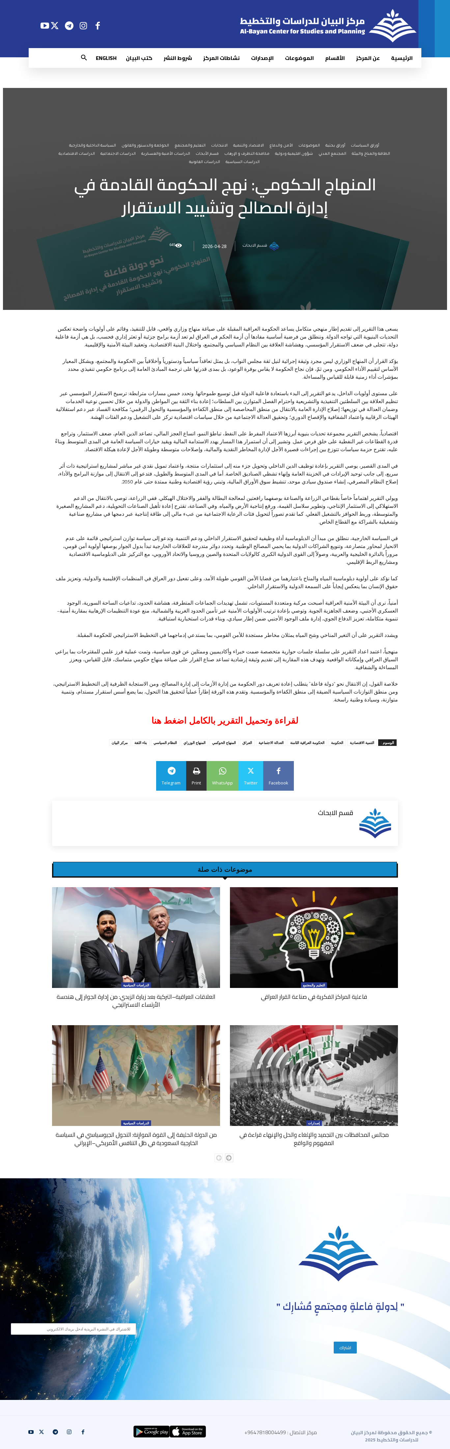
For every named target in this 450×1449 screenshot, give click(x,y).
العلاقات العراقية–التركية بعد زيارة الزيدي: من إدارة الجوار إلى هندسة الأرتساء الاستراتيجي (136, 1000)
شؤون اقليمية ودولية (294, 154)
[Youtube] (45, 25)
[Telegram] (69, 25)
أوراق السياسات (365, 146)
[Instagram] (83, 25)
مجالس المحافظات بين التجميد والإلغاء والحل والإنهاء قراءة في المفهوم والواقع (314, 1138)
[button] (84, 58)
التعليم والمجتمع (190, 146)
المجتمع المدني (332, 154)
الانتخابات (219, 146)
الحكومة (337, 742)
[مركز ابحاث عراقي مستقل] (338, 1253)
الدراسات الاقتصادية (77, 154)
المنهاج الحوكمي (224, 742)
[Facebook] (98, 25)
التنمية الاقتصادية (362, 742)
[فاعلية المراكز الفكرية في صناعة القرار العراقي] (314, 937)
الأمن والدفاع (281, 146)
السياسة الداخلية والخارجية (92, 146)
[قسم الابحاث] (275, 246)
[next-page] (229, 1158)
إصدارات (314, 1123)
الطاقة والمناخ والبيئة (371, 154)
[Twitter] (55, 25)
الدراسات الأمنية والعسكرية (165, 154)
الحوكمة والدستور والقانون (145, 146)
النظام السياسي (165, 742)
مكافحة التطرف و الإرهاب (246, 154)
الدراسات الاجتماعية (118, 154)
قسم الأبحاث (207, 154)
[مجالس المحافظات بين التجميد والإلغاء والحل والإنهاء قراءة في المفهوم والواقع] (314, 1075)
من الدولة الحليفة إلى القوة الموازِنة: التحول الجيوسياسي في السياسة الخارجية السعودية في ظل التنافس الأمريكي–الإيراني (136, 1138)
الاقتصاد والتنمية (248, 146)
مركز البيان (120, 742)
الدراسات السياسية (243, 162)
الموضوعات (309, 146)
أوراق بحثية (335, 146)
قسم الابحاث (254, 246)
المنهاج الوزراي (194, 742)
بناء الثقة (140, 742)
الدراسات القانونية (204, 162)
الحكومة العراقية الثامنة (307, 742)
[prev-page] (218, 1158)
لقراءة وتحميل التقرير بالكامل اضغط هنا (225, 720)
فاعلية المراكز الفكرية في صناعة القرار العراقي (314, 996)
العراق (247, 742)
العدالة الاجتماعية (271, 742)
